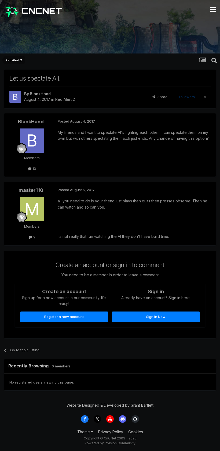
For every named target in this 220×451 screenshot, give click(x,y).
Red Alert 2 (65, 99)
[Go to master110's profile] (32, 209)
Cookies (135, 431)
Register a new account (64, 316)
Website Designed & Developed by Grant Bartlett (110, 405)
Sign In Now (156, 316)
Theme (84, 431)
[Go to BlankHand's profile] (15, 97)
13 (33, 168)
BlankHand (40, 93)
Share (161, 97)
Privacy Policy (110, 431)
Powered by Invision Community (110, 443)
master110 (31, 190)
